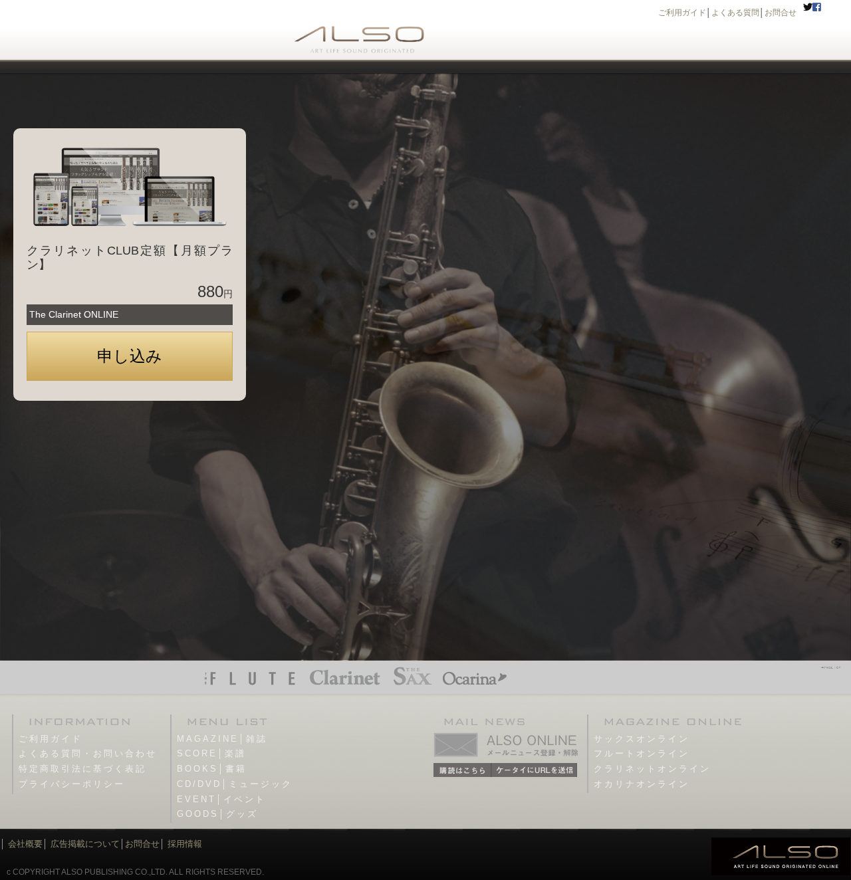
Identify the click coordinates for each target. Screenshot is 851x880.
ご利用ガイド (682, 13)
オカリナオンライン (641, 784)
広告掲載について (85, 844)
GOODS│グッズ (217, 814)
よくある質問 (735, 13)
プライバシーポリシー (72, 784)
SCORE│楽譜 (211, 753)
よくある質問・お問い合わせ (88, 753)
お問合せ (780, 13)
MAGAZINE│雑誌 (222, 739)
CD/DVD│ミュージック (235, 784)
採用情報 (185, 844)
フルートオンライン (641, 753)
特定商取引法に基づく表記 (82, 769)
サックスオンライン (641, 739)
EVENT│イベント (221, 799)
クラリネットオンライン (652, 769)
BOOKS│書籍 (212, 769)
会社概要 (25, 844)
